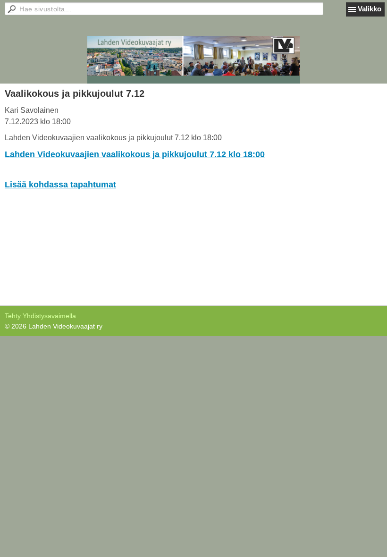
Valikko (369, 9)
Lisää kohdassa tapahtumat (60, 184)
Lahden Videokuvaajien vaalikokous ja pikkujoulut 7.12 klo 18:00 (135, 154)
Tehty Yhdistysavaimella (40, 316)
